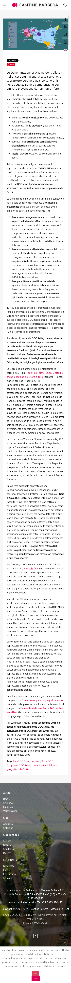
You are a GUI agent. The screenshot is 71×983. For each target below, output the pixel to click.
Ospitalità (8, 849)
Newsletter (9, 866)
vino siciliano (33, 761)
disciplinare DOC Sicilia (18, 765)
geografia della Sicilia (18, 769)
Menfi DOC (19, 761)
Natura (7, 845)
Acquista (8, 824)
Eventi (6, 870)
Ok (36, 973)
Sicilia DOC (47, 761)
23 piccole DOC (30, 568)
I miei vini (8, 806)
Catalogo (8, 828)
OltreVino (8, 878)
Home (6, 798)
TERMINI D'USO (35, 919)
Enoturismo (9, 874)
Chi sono (8, 802)
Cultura (7, 841)
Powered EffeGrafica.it (35, 923)
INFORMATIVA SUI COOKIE (52, 915)
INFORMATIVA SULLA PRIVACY (19, 915)
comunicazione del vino (44, 765)
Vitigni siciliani (10, 810)
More (35, 978)
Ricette (7, 853)
